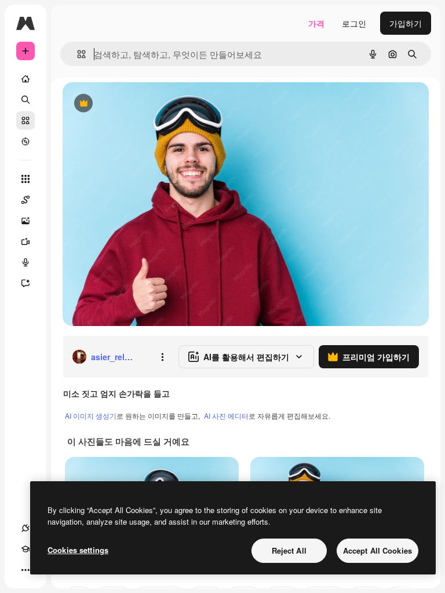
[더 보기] (25, 570)
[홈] (25, 78)
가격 (316, 23)
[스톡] (25, 120)
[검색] (25, 99)
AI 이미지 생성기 (90, 415)
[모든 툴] (25, 179)
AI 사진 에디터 (226, 415)
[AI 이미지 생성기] (25, 220)
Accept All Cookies (377, 550)
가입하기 (405, 23)
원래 (129, 104)
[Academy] (25, 549)
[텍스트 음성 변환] (25, 262)
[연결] (25, 528)
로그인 (354, 23)
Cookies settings (78, 549)
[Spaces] (25, 200)
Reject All (289, 550)
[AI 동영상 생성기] (25, 241)
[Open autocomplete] (77, 54)
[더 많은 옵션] (162, 356)
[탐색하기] (25, 141)
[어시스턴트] (25, 283)
